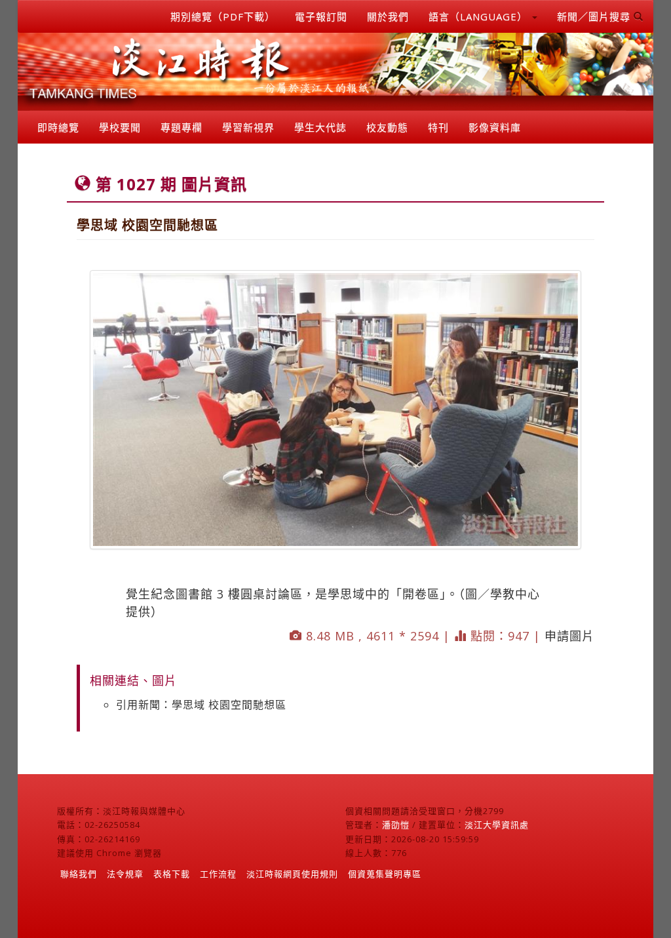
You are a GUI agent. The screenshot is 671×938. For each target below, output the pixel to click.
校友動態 (387, 127)
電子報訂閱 (321, 16)
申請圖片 (569, 636)
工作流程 (218, 874)
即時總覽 (58, 127)
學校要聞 (120, 127)
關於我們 (388, 16)
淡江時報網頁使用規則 (292, 874)
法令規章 (125, 874)
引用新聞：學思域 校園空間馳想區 (201, 704)
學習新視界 (248, 127)
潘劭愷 (396, 825)
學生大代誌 (320, 127)
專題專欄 (181, 127)
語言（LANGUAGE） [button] (480, 16)
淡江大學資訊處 (497, 825)
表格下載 (171, 874)
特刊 (438, 127)
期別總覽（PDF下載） (222, 16)
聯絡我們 (78, 874)
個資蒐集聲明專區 (384, 874)
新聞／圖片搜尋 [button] (595, 16)
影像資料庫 (495, 127)
